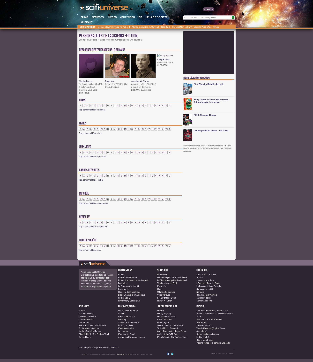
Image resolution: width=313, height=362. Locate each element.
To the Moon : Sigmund (89, 328)
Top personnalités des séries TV (93, 226)
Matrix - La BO (202, 336)
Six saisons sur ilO (204, 288)
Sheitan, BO (201, 322)
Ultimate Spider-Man (166, 291)
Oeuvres (92, 347)
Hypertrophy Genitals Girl (129, 300)
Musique (200, 306)
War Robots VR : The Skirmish (92, 325)
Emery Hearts (85, 336)
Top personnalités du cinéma (92, 109)
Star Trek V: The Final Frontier (209, 319)
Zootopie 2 (123, 283)
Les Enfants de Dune (166, 297)
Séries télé (162, 270)
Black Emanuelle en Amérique (131, 294)
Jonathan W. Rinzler (140, 81)
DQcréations (120, 354)
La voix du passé (203, 297)
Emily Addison (163, 59)
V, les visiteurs (163, 294)
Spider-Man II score (205, 339)
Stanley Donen (85, 81)
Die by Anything (86, 313)
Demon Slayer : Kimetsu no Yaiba (113, 26)
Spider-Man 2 (124, 297)
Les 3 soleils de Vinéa (206, 274)
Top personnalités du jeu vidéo (92, 156)
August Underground (127, 277)
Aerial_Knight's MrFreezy (90, 331)
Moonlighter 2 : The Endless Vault (94, 334)
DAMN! (82, 310)
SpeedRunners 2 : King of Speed (171, 331)
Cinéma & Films (125, 270)
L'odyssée (161, 286)
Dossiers (83, 347)
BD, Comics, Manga (126, 306)
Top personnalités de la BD (91, 179)
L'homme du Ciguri (126, 334)
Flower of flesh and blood (129, 291)
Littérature (202, 270)
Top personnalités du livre (90, 133)
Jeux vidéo (84, 306)
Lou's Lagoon (85, 322)
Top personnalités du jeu (90, 249)
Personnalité (103, 347)
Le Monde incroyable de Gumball (144, 26)
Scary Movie (123, 288)
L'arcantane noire (204, 300)
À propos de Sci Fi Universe (93, 271)
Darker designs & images (207, 334)
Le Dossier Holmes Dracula (208, 286)
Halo (159, 288)
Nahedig (200, 291)
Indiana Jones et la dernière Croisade (213, 342)
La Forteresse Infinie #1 (128, 286)
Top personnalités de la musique (93, 203)
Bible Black (165, 26)
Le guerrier (123, 331)
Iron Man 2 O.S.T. (204, 325)
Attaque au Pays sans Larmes (131, 336)
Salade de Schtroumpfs (206, 294)
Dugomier (109, 81)
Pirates (216, 26)
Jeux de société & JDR (167, 306)
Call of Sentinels (86, 319)
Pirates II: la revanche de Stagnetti (133, 280)
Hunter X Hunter (164, 300)
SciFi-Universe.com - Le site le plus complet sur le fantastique (104, 8)
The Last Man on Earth (182, 26)
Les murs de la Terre (205, 280)
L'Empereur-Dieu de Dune (208, 283)
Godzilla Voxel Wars (202, 26)
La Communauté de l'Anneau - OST (212, 310)
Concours (114, 347)
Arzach (199, 277)
